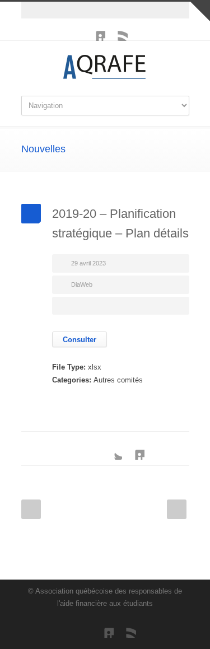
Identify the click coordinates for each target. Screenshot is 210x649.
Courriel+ (178, 448)
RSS (116, 29)
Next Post (176, 509)
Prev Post (31, 509)
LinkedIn (94, 29)
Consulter (79, 339)
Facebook (88, 448)
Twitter (111, 448)
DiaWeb (81, 284)
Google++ (155, 448)
